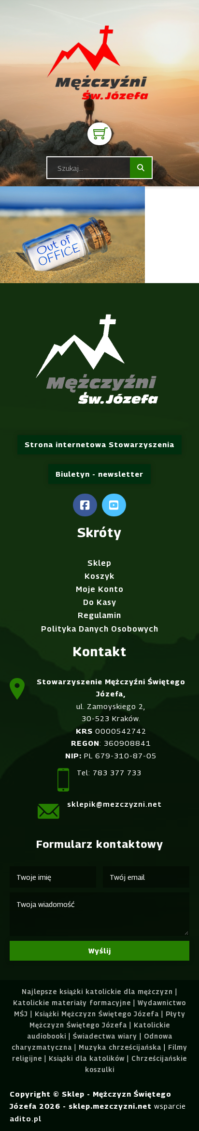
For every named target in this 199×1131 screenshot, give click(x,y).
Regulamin (99, 615)
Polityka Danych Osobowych (99, 628)
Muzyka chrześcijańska (120, 1047)
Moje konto (100, 589)
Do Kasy (99, 602)
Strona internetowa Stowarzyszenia (99, 444)
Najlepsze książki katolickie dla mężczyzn (97, 991)
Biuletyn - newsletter (99, 473)
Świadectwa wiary (105, 1036)
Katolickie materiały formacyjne (72, 1003)
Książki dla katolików (87, 1058)
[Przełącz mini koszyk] (100, 133)
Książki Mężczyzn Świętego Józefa (97, 1014)
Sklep (99, 563)
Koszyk (99, 576)
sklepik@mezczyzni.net (114, 803)
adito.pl (26, 1118)
